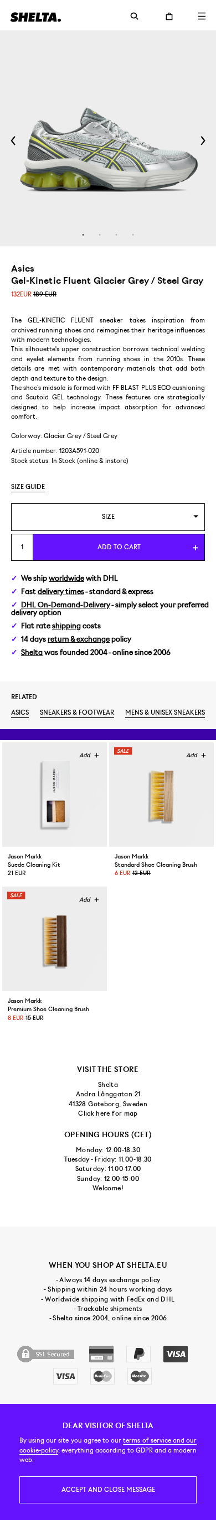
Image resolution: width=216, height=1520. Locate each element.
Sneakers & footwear (77, 712)
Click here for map (107, 1113)
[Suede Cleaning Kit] (54, 794)
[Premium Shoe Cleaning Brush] (54, 939)
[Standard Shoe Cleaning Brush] (161, 794)
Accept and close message (108, 1489)
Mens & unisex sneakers (165, 712)
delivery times (61, 591)
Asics (20, 712)
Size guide (28, 487)
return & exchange (79, 639)
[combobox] (108, 516)
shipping (66, 626)
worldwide (66, 578)
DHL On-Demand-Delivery (65, 605)
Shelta (32, 652)
